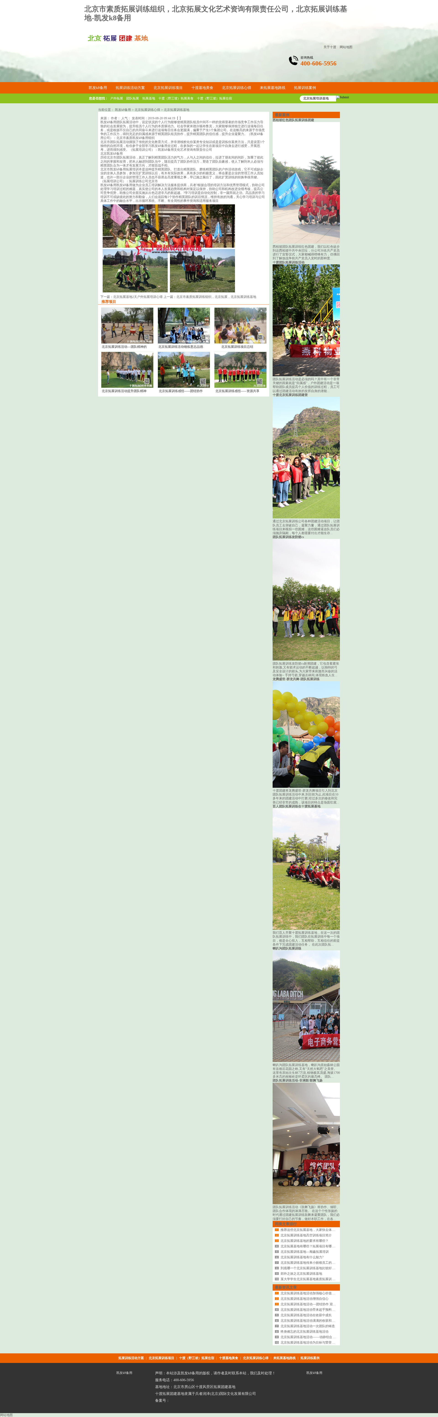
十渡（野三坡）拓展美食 (175, 98)
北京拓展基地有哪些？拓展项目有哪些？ (309, 1246)
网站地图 (346, 47)
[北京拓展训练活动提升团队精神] (127, 386)
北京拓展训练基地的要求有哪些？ (304, 1241)
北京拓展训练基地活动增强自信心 (304, 1298)
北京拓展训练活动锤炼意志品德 (180, 346)
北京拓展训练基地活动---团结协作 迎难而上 (311, 1304)
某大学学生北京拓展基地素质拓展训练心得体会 (314, 1279)
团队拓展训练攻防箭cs (288, 537)
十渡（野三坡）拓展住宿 (214, 98)
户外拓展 (116, 98)
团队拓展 (132, 98)
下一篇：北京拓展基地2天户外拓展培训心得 (132, 297)
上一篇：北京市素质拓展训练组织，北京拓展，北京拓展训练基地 (210, 297)
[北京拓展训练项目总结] (240, 342)
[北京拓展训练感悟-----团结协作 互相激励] (184, 386)
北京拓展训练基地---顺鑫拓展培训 (305, 1251)
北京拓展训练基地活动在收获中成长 (306, 1315)
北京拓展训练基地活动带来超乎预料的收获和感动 (316, 1309)
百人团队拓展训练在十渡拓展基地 (297, 806)
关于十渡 (329, 47)
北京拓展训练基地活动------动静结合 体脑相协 (313, 1337)
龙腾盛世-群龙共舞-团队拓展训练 (296, 679)
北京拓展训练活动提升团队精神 (124, 391)
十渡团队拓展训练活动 (289, 262)
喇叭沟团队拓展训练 (287, 948)
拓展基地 (148, 98)
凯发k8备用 (98, 88)
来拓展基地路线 (284, 1358)
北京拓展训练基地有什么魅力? (302, 1257)
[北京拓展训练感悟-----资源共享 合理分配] (240, 386)
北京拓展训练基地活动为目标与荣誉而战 (309, 1342)
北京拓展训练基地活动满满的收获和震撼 (309, 1320)
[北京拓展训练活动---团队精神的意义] (127, 342)
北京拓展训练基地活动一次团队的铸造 (308, 1326)
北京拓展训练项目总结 (237, 346)
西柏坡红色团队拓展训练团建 (293, 120)
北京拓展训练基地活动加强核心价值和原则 (311, 1293)
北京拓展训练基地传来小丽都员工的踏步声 (311, 1262)
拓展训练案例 (310, 1358)
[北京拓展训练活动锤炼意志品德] (184, 342)
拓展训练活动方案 (131, 1358)
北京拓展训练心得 (147, 110)
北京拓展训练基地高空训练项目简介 (306, 1235)
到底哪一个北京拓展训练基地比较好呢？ (309, 1268)
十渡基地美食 (228, 1358)
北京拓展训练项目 (161, 1358)
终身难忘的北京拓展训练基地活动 (304, 1331)
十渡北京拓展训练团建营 (290, 395)
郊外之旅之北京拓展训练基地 (301, 1273)
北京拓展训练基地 (176, 110)
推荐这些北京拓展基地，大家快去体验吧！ (311, 1230)
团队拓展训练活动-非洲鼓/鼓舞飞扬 (298, 1080)
